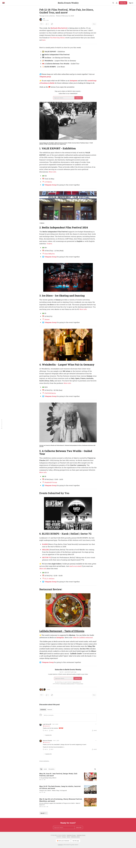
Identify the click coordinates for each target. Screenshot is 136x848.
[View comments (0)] (55, 782)
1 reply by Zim (48, 735)
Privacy (64, 837)
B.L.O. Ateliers (49, 579)
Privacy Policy (80, 683)
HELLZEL (45, 550)
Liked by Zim (47, 726)
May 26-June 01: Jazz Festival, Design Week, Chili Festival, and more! (58, 775)
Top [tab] (41, 769)
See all (42, 813)
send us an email (75, 566)
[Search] (113, 2)
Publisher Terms (81, 835)
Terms (68, 837)
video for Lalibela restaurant (83, 637)
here (43, 40)
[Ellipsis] (96, 724)
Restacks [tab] (49, 709)
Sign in (131, 3)
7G (50, 557)
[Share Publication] (116, 2)
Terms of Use (76, 682)
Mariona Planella (47, 740)
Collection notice (75, 837)
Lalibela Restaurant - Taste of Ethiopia (61, 631)
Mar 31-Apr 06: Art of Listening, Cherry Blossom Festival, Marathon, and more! (60, 800)
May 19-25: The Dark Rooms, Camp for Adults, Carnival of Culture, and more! (60, 787)
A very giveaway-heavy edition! (47, 778)
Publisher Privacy (71, 835)
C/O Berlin (48, 182)
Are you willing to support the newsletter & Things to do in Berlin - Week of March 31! (59, 804)
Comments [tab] (43, 709)
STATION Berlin (50, 393)
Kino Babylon (49, 254)
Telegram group (45, 77)
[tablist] (46, 709)
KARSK (45, 544)
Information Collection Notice (67, 683)
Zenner (47, 319)
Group (54, 185)
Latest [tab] (45, 769)
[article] (68, 777)
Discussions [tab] (51, 769)
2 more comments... (44, 761)
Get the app (76, 840)
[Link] (37, 148)
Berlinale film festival (59, 28)
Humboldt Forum (50, 482)
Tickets (49, 244)
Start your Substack (63, 840)
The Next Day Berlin (57, 38)
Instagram (73, 81)
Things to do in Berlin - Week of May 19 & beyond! (53, 790)
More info (52, 172)
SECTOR (45, 557)
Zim (44, 18)
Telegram (47, 185)
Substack (60, 844)
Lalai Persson (46, 724)
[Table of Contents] (2, 424)
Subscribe (123, 3)
